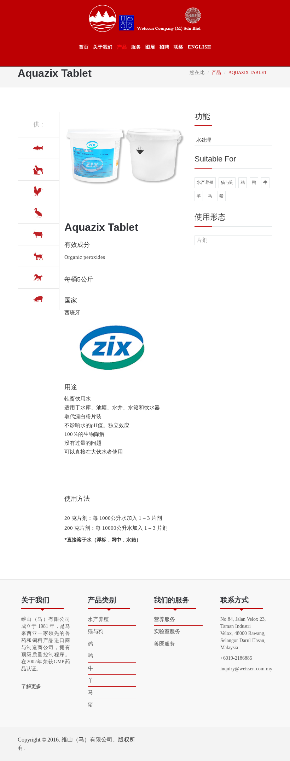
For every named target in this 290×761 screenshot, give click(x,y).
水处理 (203, 140)
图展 (150, 47)
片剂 (202, 240)
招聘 (164, 47)
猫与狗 (227, 182)
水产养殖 (205, 182)
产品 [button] (122, 47)
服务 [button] (136, 47)
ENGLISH (199, 47)
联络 (179, 47)
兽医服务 (164, 644)
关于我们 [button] (103, 47)
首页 (84, 47)
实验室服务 (167, 631)
